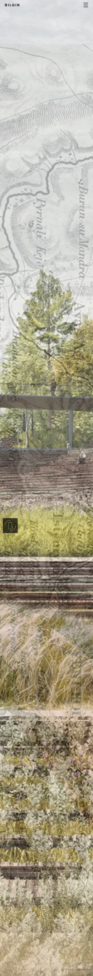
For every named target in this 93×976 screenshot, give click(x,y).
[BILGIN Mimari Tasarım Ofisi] (12, 4)
